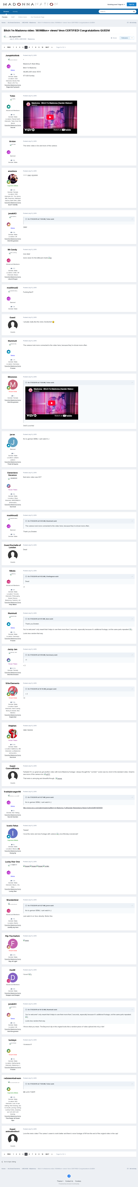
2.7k (13, 360)
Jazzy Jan (12, 649)
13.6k (13, 744)
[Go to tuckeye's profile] (13, 1048)
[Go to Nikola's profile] (13, 578)
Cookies (78, 1181)
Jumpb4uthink (12, 55)
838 (13, 989)
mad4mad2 (12, 288)
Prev (9, 47)
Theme (59, 1181)
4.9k (13, 232)
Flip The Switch (12, 936)
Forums (4, 17)
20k (13, 494)
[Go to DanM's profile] (13, 977)
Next (47, 47)
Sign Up (131, 4)
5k (14, 844)
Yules (12, 96)
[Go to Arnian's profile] (13, 149)
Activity (15, 11)
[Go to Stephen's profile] (13, 733)
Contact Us (69, 1181)
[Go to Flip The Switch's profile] (13, 943)
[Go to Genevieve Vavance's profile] (13, 483)
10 (42, 47)
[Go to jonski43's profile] (13, 221)
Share (114, 38)
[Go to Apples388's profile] (6, 38)
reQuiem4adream (12, 1078)
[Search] (134, 11)
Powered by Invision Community (69, 1184)
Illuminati (12, 341)
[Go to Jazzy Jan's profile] (13, 657)
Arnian (12, 141)
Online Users (22, 17)
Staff (12, 17)
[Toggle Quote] (26, 219)
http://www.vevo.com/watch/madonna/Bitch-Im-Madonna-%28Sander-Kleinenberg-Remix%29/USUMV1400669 (63, 808)
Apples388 (16, 37)
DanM (12, 970)
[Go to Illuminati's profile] (13, 348)
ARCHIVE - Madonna (27, 39)
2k (14, 810)
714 (13, 919)
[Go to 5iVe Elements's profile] (13, 691)
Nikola (12, 571)
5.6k (13, 190)
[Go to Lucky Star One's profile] (13, 869)
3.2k (13, 880)
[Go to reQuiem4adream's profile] (13, 1086)
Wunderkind (12, 900)
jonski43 (12, 213)
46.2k (14, 668)
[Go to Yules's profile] (13, 103)
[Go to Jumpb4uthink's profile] (13, 63)
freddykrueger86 (12, 792)
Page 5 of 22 (60, 47)
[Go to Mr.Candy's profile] (13, 257)
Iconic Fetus (12, 826)
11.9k (13, 702)
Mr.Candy (12, 249)
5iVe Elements (12, 683)
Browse (6, 11)
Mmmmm (12, 377)
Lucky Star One (12, 862)
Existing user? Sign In (116, 4)
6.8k (13, 1097)
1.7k (13, 74)
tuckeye (12, 1040)
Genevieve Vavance (12, 474)
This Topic (125, 11)
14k (13, 1059)
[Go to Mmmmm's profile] (13, 384)
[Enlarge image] (50, 258)
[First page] (4, 47)
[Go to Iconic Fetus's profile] (13, 833)
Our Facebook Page (37, 17)
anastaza (12, 171)
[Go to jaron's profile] (13, 442)
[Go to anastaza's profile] (13, 179)
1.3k (13, 306)
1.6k (13, 160)
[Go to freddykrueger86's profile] (13, 799)
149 (13, 115)
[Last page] (51, 47)
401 (13, 590)
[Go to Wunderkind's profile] (13, 907)
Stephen (12, 726)
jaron (12, 434)
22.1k (13, 955)
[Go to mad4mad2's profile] (13, 295)
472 (13, 268)
